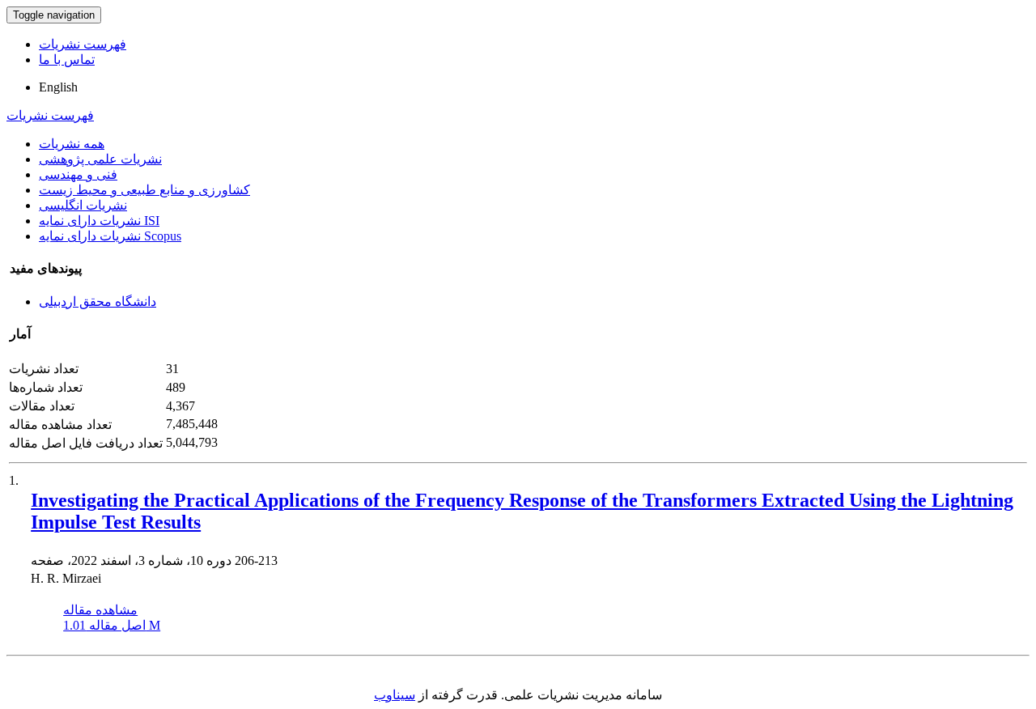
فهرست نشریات (82, 44)
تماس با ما (67, 59)
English (58, 87)
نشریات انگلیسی (83, 205)
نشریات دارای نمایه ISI (99, 220)
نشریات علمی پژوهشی (100, 159)
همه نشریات (71, 144)
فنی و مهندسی (78, 174)
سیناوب (394, 695)
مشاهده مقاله (100, 610)
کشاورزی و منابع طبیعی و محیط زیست (144, 190)
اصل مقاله (111, 625)
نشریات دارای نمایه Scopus (110, 236)
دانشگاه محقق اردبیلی (97, 301)
